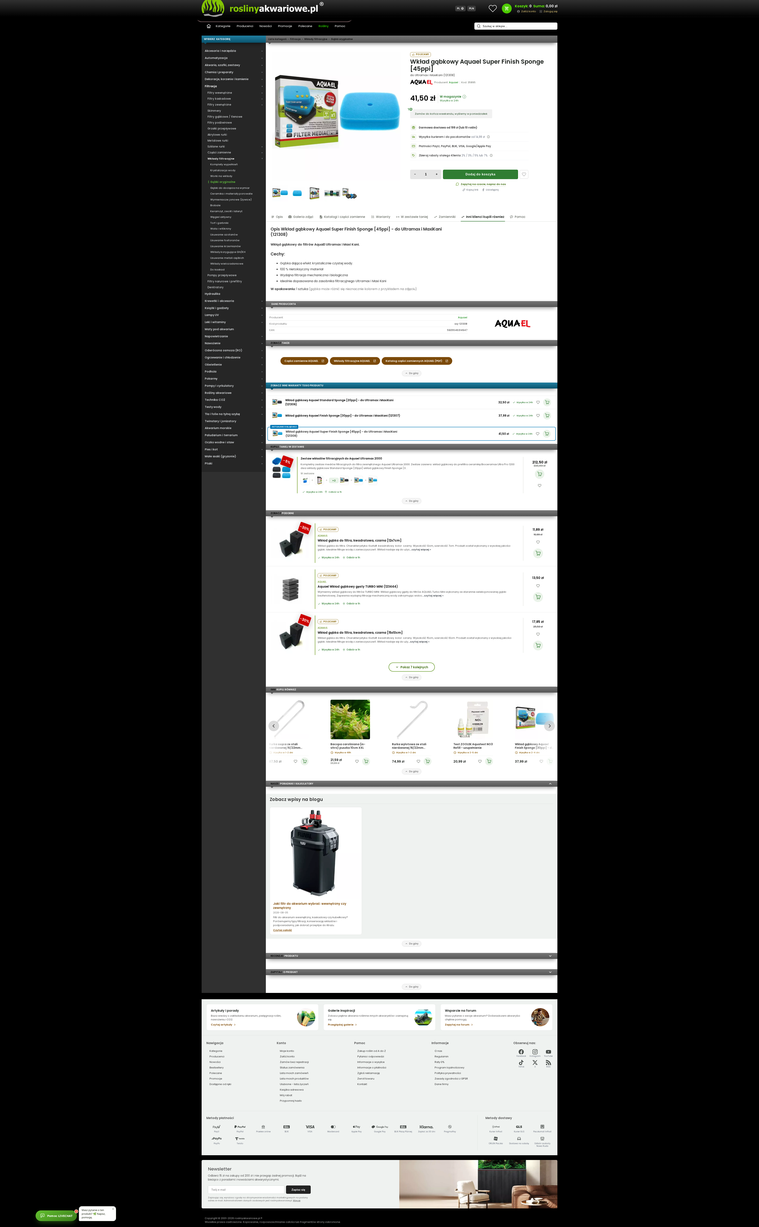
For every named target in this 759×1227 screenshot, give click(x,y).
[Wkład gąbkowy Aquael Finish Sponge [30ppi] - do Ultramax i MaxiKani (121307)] (277, 416)
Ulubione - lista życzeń (294, 1084)
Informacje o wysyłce (371, 1062)
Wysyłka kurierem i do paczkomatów (444, 137)
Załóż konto (287, 1056)
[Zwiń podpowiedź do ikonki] (113, 1209)
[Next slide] (549, 726)
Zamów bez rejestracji (294, 1062)
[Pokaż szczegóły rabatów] (491, 155)
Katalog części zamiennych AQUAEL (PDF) (414, 361)
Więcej (296, 1200)
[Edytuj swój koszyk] (507, 8)
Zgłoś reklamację (368, 1073)
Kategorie (223, 26)
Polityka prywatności (448, 1073)
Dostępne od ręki (220, 1084)
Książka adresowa (292, 1090)
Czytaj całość (282, 930)
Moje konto (287, 1051)
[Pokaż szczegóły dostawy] (488, 136)
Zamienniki (447, 217)
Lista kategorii (277, 39)
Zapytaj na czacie (473, 184)
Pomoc (340, 26)
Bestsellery (217, 1067)
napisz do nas (496, 184)
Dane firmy (441, 1084)
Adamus (323, 536)
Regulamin (441, 1056)
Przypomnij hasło (291, 1101)
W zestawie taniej (414, 217)
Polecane (305, 26)
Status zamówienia (292, 1067)
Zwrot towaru (365, 1078)
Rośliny (324, 26)
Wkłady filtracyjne (315, 39)
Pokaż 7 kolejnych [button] (414, 667)
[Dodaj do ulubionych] (524, 174)
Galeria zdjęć (303, 217)
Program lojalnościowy (449, 1067)
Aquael (462, 317)
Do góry (413, 373)
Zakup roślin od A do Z (371, 1051)
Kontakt (362, 1084)
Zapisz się (298, 1189)
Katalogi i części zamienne (344, 217)
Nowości (266, 26)
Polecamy (422, 54)
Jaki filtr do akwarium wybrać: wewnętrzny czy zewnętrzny (309, 906)
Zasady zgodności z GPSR (451, 1078)
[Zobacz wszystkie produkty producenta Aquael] (421, 82)
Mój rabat (286, 1095)
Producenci (245, 26)
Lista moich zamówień (294, 1073)
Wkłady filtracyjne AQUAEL (352, 361)
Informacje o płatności (371, 1067)
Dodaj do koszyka (480, 174)
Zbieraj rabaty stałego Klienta (440, 155)
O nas (438, 1051)
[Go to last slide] (273, 726)
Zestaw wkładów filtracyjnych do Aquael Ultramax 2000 (341, 458)
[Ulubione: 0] (492, 8)
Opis (279, 217)
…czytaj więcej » (420, 549)
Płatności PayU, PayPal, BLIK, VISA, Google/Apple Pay (455, 146)
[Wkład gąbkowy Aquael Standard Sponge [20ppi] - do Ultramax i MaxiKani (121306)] (277, 402)
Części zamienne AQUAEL (301, 361)
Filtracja (295, 39)
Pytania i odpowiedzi (370, 1056)
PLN (471, 8)
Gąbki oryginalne (342, 39)
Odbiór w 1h (335, 492)
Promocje (285, 26)
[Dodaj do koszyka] (539, 474)
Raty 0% (440, 1062)
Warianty (383, 217)
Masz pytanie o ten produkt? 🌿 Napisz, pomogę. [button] (93, 1213)
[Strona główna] (208, 26)
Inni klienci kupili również (485, 217)
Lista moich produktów (294, 1078)
